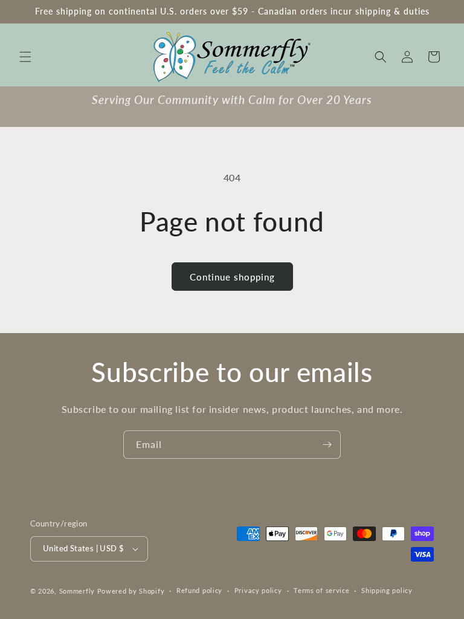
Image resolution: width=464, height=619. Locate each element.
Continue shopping (232, 276)
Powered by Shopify (131, 591)
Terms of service (321, 590)
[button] (25, 57)
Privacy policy (258, 590)
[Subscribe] (327, 444)
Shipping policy (387, 590)
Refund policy (199, 590)
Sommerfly (77, 591)
